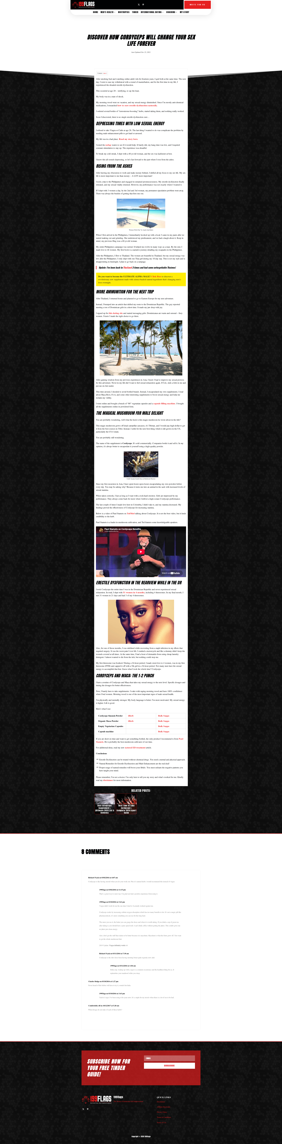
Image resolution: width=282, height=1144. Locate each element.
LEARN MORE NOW (116, 590)
